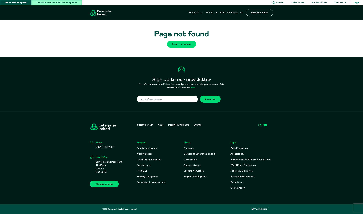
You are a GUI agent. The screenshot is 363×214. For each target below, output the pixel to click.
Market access (144, 153)
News (161, 124)
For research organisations (151, 182)
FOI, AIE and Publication (243, 165)
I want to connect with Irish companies (56, 2)
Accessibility (237, 153)
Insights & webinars (178, 124)
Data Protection (239, 148)
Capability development (149, 159)
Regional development (195, 176)
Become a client (259, 12)
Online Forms (297, 2)
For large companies (147, 176)
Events (197, 124)
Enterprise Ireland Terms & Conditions (250, 159)
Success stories (192, 165)
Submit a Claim (319, 2)
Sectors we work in (194, 170)
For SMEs (142, 170)
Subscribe (210, 99)
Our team (189, 148)
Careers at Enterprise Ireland (199, 153)
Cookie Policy (237, 187)
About (209, 12)
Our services (190, 159)
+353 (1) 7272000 (105, 147)
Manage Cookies (104, 183)
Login (356, 2)
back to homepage (181, 44)
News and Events (229, 12)
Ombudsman (236, 182)
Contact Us (340, 2)
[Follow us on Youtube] (265, 125)
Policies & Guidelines (241, 170)
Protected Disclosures (242, 176)
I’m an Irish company (16, 2)
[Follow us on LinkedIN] (259, 125)
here (193, 87)
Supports (194, 12)
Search (279, 2)
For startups (143, 165)
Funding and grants (147, 148)
